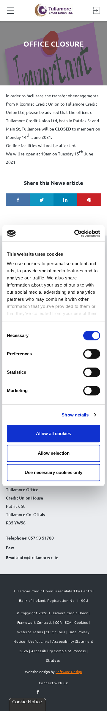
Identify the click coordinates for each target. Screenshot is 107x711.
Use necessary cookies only (53, 472)
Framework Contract (34, 622)
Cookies (81, 622)
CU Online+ (55, 631)
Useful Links (38, 641)
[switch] (91, 354)
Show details (75, 414)
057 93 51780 (41, 538)
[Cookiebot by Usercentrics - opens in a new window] (75, 233)
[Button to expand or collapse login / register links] (96, 10)
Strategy (53, 660)
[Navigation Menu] (10, 13)
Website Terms (30, 631)
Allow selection (54, 453)
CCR (58, 622)
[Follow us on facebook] (38, 692)
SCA (68, 622)
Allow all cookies (53, 433)
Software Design (69, 671)
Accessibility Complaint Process (58, 650)
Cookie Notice (27, 701)
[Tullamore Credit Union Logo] (53, 10)
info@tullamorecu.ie (38, 557)
